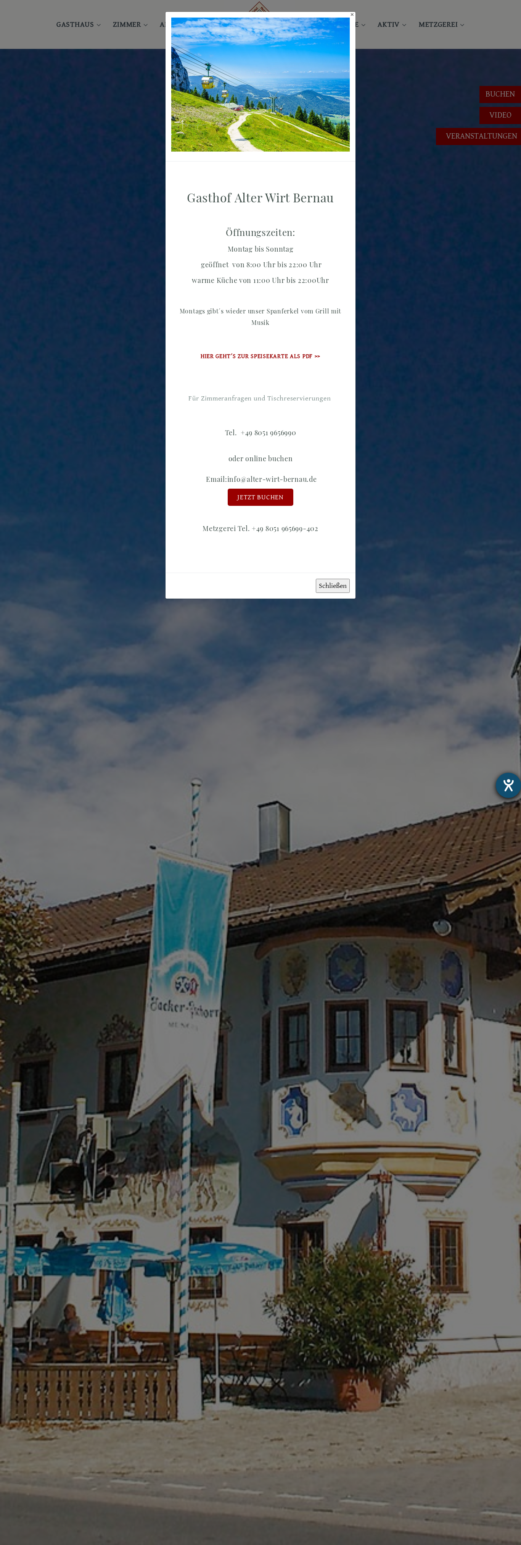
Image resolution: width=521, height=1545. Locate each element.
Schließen (333, 586)
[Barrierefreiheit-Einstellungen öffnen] (508, 785)
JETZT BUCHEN (260, 497)
